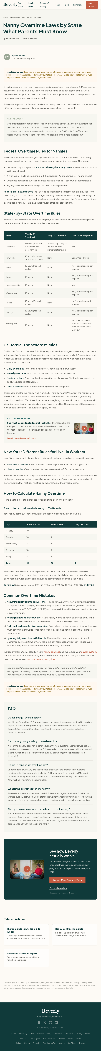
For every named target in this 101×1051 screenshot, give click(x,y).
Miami (70, 1039)
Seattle (62, 1043)
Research (58, 1034)
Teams (57, 4)
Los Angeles (35, 1039)
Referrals (77, 4)
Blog (67, 4)
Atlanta (27, 1043)
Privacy (79, 1034)
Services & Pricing (44, 1034)
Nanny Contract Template (69, 928)
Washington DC (49, 1043)
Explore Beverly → (58, 888)
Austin (78, 1039)
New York (23, 1039)
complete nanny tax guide (41, 659)
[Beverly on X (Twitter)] (45, 1022)
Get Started (92, 4)
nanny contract (52, 651)
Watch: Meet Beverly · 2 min (67, 880)
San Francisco (49, 1039)
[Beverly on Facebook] (39, 1022)
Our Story (23, 1034)
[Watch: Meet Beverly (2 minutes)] (27, 869)
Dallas (18, 1043)
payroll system (89, 651)
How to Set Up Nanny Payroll (22, 953)
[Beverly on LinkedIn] (56, 1022)
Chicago (61, 1039)
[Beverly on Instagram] (50, 1022)
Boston (82, 1043)
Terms (87, 1034)
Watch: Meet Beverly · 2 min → (22, 438)
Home (6, 17)
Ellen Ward (20, 55)
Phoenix (36, 1043)
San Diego (72, 1043)
